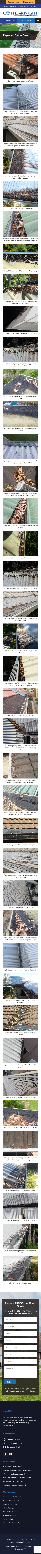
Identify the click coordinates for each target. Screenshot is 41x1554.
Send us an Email (13, 1447)
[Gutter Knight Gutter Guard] (20, 11)
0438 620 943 (10, 20)
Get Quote (27, 20)
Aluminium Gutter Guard (13, 1497)
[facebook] (5, 1454)
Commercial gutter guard (14, 1481)
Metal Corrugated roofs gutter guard (18, 1470)
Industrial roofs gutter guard (15, 1485)
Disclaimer (19, 1549)
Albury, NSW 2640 (13, 1439)
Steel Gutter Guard (11, 1500)
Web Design (10, 1546)
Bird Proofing (9, 1508)
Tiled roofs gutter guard (13, 1466)
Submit (10, 1382)
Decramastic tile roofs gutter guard (17, 1478)
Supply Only (8, 1519)
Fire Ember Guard (10, 1504)
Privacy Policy (29, 1546)
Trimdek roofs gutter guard (14, 1474)
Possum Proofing (11, 1512)
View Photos (29, 2)
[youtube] (11, 1454)
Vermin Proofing (10, 1515)
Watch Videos (14, 2)
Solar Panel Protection (12, 1523)
